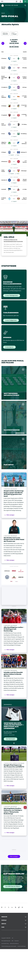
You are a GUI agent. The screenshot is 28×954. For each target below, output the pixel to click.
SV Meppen (3, 152)
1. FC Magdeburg (3, 97)
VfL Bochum (3, 58)
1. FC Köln (24, 189)
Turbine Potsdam (3, 171)
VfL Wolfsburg (24, 133)
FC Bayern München (24, 78)
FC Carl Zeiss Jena (23, 106)
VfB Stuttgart (24, 170)
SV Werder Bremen (24, 58)
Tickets (17, 155)
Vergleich (15, 61)
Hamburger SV (24, 152)
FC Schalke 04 (4, 87)
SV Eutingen (3, 105)
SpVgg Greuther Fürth (3, 143)
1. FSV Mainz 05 (24, 115)
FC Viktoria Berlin (3, 199)
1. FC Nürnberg (24, 162)
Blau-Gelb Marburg (3, 68)
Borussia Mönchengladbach (4, 77)
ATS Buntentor (4, 161)
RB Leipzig (24, 67)
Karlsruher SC (4, 180)
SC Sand (3, 133)
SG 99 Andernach (3, 124)
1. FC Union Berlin (24, 97)
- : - (14, 58)
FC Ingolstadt (4, 115)
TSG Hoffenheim (24, 143)
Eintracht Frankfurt (24, 180)
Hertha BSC (3, 189)
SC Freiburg (24, 124)
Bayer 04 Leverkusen (24, 199)
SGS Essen (24, 87)
